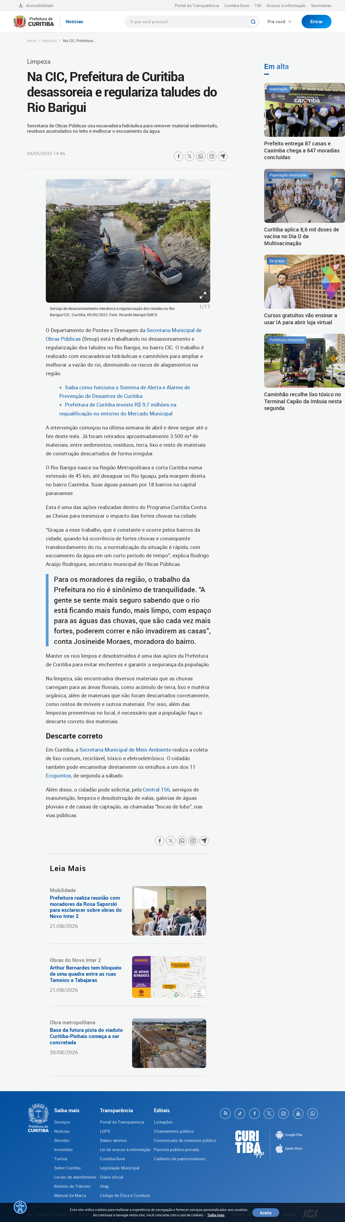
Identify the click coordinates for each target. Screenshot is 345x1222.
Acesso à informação (286, 5)
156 (258, 5)
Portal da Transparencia (122, 1122)
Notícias (50, 40)
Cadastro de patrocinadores (179, 1158)
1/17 (204, 306)
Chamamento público (174, 1131)
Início (31, 40)
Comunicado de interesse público (185, 1140)
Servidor (62, 1140)
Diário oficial (111, 1177)
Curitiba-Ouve (236, 5)
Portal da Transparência (197, 5)
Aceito (266, 1212)
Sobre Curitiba (67, 1167)
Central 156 (156, 789)
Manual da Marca (70, 1195)
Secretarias (321, 5)
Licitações (163, 1122)
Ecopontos (58, 775)
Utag (104, 1186)
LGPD (105, 1131)
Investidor (63, 1149)
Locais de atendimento (75, 1177)
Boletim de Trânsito (72, 1186)
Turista (60, 1158)
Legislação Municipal (119, 1167)
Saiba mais (216, 1215)
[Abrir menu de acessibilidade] (20, 1207)
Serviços (62, 1122)
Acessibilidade (39, 5)
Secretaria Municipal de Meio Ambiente (126, 749)
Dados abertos (113, 1140)
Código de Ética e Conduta (125, 1195)
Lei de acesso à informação (125, 1149)
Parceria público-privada (176, 1149)
